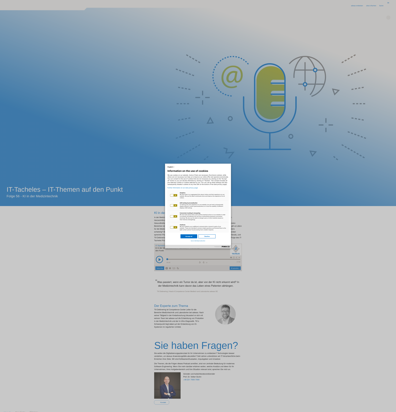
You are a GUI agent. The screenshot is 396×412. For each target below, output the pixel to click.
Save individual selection (198, 241)
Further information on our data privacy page (182, 188)
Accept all (188, 236)
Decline (207, 236)
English (170, 167)
